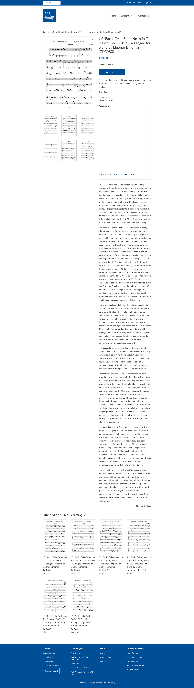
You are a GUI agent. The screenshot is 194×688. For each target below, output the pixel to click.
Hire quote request (105, 657)
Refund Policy (48, 657)
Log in (126, 3)
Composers (144, 15)
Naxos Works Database (135, 665)
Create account (137, 3)
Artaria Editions (132, 669)
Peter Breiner (75, 653)
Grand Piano (75, 664)
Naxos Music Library (134, 657)
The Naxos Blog (133, 661)
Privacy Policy (48, 661)
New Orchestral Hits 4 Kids (81, 668)
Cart (150, 3)
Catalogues (126, 15)
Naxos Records (132, 653)
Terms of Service (49, 653)
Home (113, 15)
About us (102, 653)
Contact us (103, 661)
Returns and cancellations (52, 665)
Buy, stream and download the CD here (116, 174)
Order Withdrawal (51, 671)
